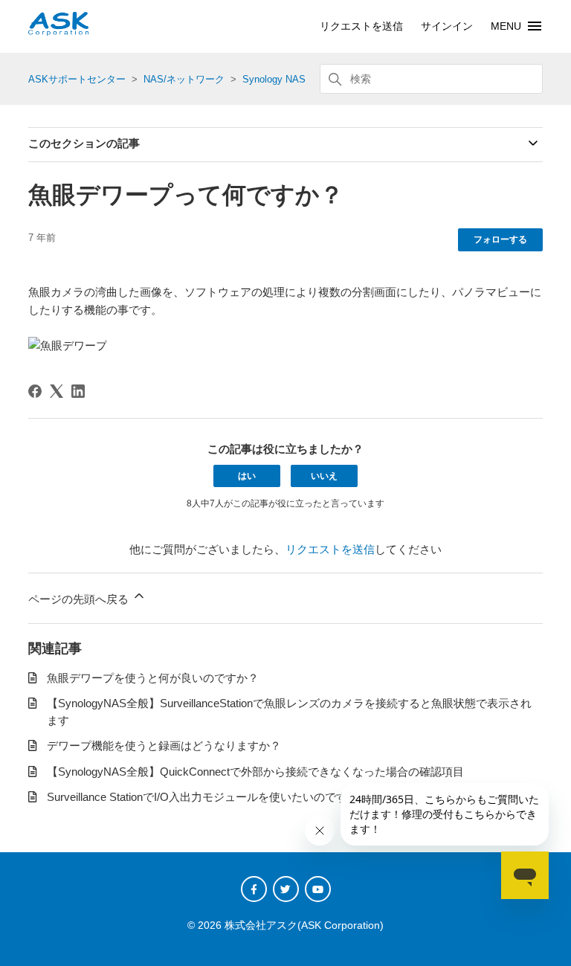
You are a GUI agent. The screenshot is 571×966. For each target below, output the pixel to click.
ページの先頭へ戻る (80, 599)
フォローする (500, 239)
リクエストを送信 (361, 26)
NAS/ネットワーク (184, 79)
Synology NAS (274, 79)
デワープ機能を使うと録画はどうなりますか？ (164, 745)
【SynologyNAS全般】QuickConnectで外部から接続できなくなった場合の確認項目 (255, 771)
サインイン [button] (447, 26)
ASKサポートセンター (77, 79)
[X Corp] (56, 391)
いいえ (324, 476)
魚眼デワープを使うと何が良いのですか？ (153, 678)
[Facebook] (35, 391)
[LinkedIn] (78, 391)
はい (247, 476)
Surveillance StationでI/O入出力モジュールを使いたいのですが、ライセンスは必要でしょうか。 (286, 796)
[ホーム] (58, 31)
